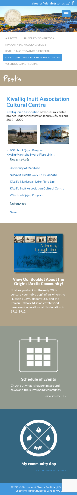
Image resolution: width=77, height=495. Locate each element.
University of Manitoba (39, 38)
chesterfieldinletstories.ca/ (51, 3)
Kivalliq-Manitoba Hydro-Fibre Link (27, 51)
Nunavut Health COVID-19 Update (25, 44)
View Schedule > (55, 396)
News (14, 212)
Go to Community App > (50, 470)
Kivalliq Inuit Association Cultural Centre (32, 57)
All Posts (11, 38)
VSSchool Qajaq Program (21, 63)
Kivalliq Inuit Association (22, 112)
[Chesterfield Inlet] (13, 18)
